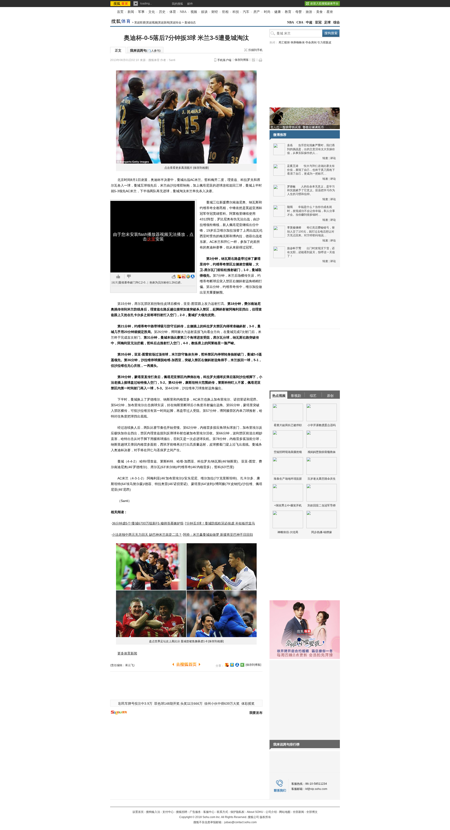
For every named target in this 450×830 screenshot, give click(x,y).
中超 (309, 22)
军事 (141, 12)
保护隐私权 (237, 812)
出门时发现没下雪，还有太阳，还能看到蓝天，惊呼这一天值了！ (311, 252)
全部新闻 (298, 812)
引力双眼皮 (324, 42)
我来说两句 (145, 50)
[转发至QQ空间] (188, 276)
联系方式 (222, 812)
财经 (214, 12)
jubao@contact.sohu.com (240, 822)
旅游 (309, 12)
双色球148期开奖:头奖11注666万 (178, 703)
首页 (120, 12)
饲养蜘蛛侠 (298, 42)
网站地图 (284, 812)
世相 (225, 12)
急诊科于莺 (294, 248)
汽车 (246, 12)
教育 (288, 12)
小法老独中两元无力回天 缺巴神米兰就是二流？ (147, 534)
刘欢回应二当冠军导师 (322, 505)
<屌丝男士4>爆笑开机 (288, 505)
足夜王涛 (292, 166)
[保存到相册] (201, 167)
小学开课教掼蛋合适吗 (322, 425)
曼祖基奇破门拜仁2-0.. (133, 282)
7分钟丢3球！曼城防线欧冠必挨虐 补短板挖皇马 (220, 523)
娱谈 (204, 12)
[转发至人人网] (193, 276)
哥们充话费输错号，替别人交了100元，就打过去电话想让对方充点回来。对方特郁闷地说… (311, 231)
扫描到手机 (255, 50)
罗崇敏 (291, 186)
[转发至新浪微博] (184, 276)
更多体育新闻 (127, 653)
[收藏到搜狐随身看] (242, 665)
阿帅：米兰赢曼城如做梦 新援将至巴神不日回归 (218, 534)
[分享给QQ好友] (232, 665)
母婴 (298, 12)
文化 (151, 12)
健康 (277, 12)
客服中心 (208, 812)
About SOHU (255, 812)
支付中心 (168, 812)
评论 (333, 158)
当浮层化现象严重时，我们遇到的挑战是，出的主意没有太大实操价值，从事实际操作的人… (311, 149)
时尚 (267, 12)
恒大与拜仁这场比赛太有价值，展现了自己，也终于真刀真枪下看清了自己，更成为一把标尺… (311, 169)
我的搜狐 (177, 3)
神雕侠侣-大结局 (288, 532)
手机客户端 (224, 60)
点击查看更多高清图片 (178, 167)
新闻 (131, 12)
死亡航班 (284, 42)
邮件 (190, 3)
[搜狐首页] (120, 3)
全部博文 (312, 812)
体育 (172, 12)
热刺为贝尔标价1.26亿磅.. (166, 282)
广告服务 (195, 812)
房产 (256, 12)
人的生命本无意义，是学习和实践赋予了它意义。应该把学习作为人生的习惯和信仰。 (311, 190)
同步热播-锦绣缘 (321, 532)
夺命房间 (311, 42)
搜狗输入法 (153, 812)
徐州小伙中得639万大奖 (222, 703)
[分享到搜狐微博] (227, 665)
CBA (299, 22)
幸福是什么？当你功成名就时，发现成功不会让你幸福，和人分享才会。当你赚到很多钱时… (311, 210)
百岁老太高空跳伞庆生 (322, 478)
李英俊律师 (294, 227)
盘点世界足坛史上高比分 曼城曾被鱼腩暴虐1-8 (178, 641)
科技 (235, 12)
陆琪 (290, 207)
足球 (327, 22)
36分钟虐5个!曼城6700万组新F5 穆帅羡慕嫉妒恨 (148, 523)
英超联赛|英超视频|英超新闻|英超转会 (157, 22)
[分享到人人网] (237, 665)
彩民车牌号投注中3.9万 (135, 703)
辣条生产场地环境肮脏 (288, 478)
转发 (325, 158)
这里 (151, 239)
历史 (162, 12)
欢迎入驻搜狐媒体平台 (324, 3)
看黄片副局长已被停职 (288, 425)
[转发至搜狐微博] (179, 276)
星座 (329, 12)
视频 (194, 12)
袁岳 (290, 145)
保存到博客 (242, 59)
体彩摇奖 (248, 703)
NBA (183, 12)
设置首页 (138, 812)
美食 (319, 12)
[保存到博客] (253, 664)
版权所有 (265, 817)
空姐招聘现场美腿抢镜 (288, 452)
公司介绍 (271, 812)
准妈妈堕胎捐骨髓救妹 (322, 452)
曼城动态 (190, 22)
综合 (336, 22)
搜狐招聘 (181, 812)
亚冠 (318, 22)
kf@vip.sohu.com (316, 789)
